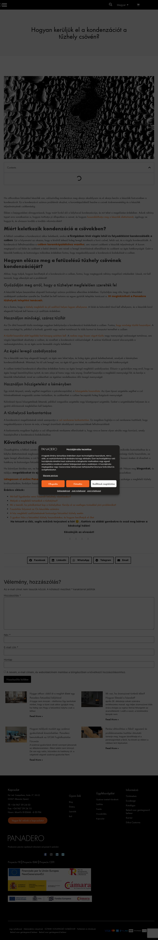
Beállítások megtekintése (104, 483)
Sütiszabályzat (63, 491)
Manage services (50, 475)
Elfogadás (53, 483)
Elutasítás (78, 483)
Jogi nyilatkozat (78, 491)
